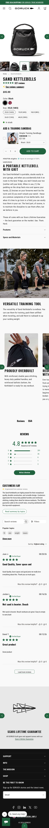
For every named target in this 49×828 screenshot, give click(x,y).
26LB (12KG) (9, 117)
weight (17, 533)
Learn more (7, 162)
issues (25, 533)
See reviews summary (15, 86)
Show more (7, 539)
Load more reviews (24, 672)
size (10, 533)
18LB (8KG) (35, 112)
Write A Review (24, 473)
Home (5, 74)
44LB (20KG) (23, 117)
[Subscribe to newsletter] (43, 795)
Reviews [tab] (21, 421)
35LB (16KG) (9, 112)
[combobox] (37, 544)
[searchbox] (13, 521)
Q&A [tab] (30, 420)
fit (4, 533)
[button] (4, 8)
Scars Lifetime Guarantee (24, 739)
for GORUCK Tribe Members (24, 2)
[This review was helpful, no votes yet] (40, 584)
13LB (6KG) (22, 112)
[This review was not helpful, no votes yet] (44, 584)
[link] (39, 8)
